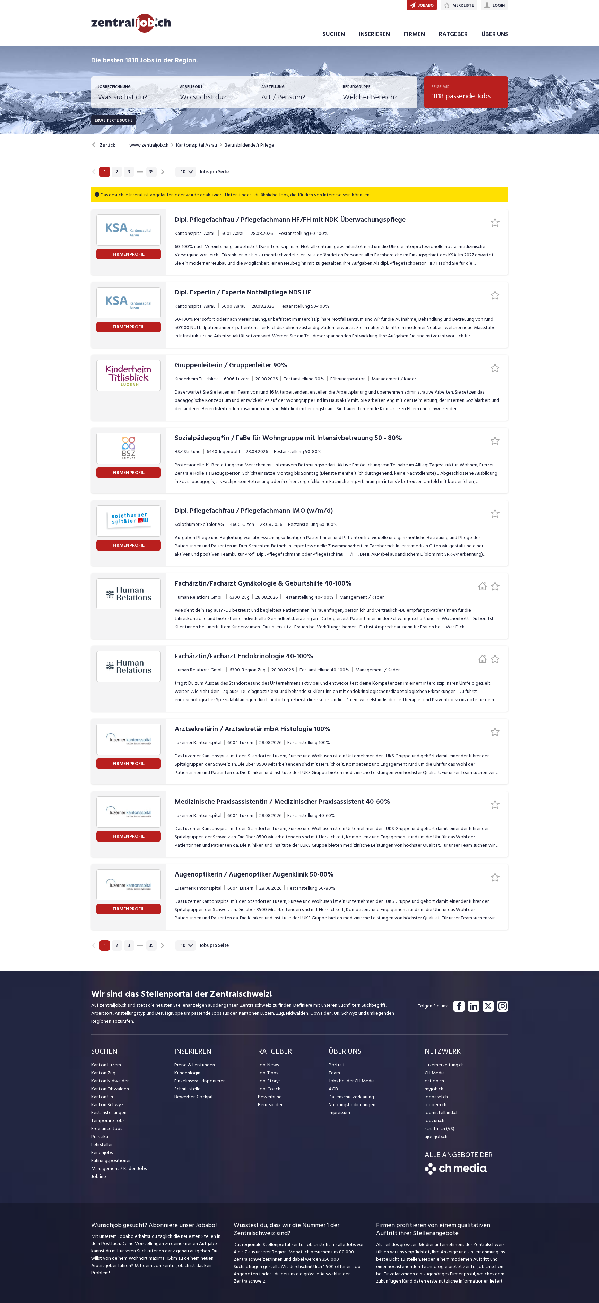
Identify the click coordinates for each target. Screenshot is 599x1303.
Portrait (337, 1065)
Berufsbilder (270, 1105)
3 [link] (129, 172)
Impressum (339, 1113)
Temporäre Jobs (107, 1121)
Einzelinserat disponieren (200, 1081)
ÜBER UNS (494, 34)
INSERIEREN (374, 34)
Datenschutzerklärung (351, 1097)
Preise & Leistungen (194, 1065)
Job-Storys (269, 1081)
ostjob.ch (434, 1081)
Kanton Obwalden (110, 1089)
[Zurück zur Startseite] (456, 1173)
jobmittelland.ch (442, 1113)
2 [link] (116, 172)
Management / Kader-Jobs (119, 1168)
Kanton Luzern (106, 1065)
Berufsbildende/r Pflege (249, 145)
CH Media (435, 1073)
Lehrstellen (102, 1144)
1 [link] (104, 172)
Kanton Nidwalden (110, 1081)
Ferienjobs (102, 1152)
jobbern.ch (435, 1105)
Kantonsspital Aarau (196, 145)
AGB (333, 1089)
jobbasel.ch (436, 1097)
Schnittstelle (187, 1089)
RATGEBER (453, 34)
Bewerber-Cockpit (193, 1097)
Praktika (99, 1137)
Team (334, 1073)
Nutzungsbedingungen (352, 1105)
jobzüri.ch (434, 1121)
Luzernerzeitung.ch (444, 1065)
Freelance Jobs (106, 1129)
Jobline (98, 1176)
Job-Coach (269, 1089)
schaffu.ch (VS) (439, 1129)
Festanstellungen (109, 1113)
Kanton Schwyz (107, 1105)
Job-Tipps (268, 1073)
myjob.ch (434, 1089)
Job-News (268, 1065)
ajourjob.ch (436, 1137)
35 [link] (151, 172)
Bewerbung (270, 1097)
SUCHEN (334, 34)
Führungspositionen (111, 1160)
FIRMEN (414, 34)
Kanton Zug (103, 1073)
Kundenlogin (187, 1073)
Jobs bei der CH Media (352, 1081)
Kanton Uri (102, 1097)
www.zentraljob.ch (148, 145)
